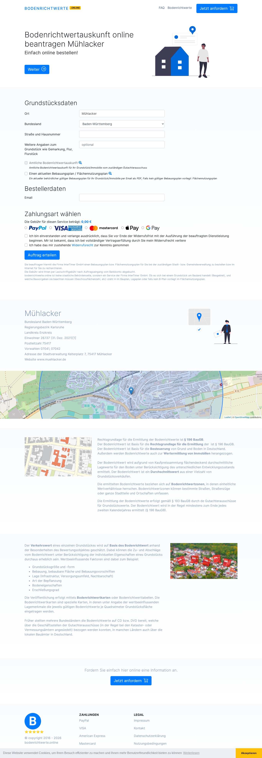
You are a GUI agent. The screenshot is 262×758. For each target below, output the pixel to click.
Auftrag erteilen (42, 255)
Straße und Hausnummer (42, 134)
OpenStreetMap (242, 417)
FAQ (162, 8)
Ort (27, 113)
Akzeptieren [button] (249, 753)
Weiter (34, 69)
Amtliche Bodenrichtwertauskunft (53, 163)
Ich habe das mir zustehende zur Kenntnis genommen (79, 245)
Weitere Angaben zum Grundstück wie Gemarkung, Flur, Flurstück (49, 149)
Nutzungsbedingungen (150, 743)
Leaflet (227, 417)
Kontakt (139, 728)
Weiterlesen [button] (191, 753)
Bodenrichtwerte (47, 8)
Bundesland (33, 124)
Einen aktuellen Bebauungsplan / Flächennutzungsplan (68, 173)
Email (28, 197)
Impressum (142, 720)
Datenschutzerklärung (150, 736)
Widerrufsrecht (82, 245)
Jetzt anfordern (214, 8)
